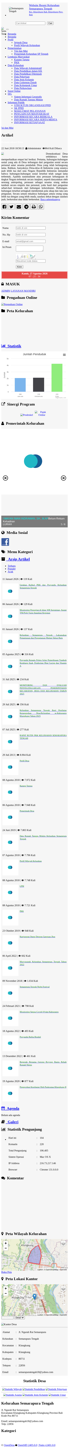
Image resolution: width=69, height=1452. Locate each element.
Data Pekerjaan (22, 76)
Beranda (12, 34)
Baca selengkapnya (50, 199)
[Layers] (63, 1243)
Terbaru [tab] (12, 566)
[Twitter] (11, 207)
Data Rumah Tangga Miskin (28, 99)
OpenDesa (9, 1445)
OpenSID (63, 1269)
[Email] (18, 207)
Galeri (12, 1122)
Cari (50, 23)
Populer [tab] (12, 568)
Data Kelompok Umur (25, 85)
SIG (10, 94)
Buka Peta (6, 1272)
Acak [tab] (10, 571)
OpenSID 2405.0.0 (27, 1445)
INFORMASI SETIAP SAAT (29, 122)
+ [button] (6, 1243)
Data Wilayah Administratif (28, 68)
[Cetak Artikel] (33, 207)
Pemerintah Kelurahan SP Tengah (31, 54)
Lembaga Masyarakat (19, 56)
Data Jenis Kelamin (24, 79)
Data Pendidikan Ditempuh (28, 74)
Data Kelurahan (16, 65)
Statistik (13, 346)
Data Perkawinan (23, 88)
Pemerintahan (15, 48)
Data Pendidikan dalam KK (28, 71)
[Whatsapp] (41, 207)
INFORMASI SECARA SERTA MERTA (35, 119)
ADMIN (5, 290)
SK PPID (19, 108)
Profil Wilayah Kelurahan (27, 45)
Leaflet (40, 1269)
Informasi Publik (16, 102)
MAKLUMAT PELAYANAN (30, 111)
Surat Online (14, 91)
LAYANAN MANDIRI (23, 290)
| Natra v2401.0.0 (46, 1445)
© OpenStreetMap (51, 1269)
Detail (18, 1317)
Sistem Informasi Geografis (28, 96)
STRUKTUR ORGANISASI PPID (32, 105)
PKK (16, 62)
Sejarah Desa (20, 42)
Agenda (12, 1108)
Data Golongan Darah (25, 82)
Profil (10, 39)
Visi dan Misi (21, 51)
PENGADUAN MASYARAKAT (31, 114)
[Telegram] (26, 207)
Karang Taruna (21, 59)
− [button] (6, 1248)
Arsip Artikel (18, 559)
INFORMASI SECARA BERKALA (33, 116)
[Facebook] (4, 207)
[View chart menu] (64, 355)
